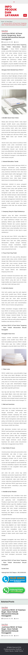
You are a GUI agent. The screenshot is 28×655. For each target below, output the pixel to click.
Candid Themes (18, 651)
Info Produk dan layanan (12, 11)
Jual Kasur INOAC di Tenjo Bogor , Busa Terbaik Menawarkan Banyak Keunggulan (12, 630)
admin (17, 42)
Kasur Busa (5, 30)
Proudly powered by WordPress (13, 649)
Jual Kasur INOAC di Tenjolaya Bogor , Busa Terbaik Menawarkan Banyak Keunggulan (14, 613)
